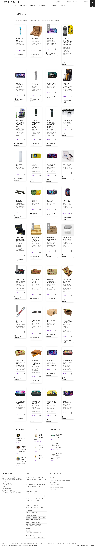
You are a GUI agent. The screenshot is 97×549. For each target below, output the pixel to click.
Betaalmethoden (60, 543)
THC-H (40, 517)
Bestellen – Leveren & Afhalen (56, 487)
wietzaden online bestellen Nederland (35, 537)
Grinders (68, 47)
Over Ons (52, 477)
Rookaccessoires (20, 46)
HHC (32, 500)
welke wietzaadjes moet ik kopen (34, 532)
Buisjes (33, 86)
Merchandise (19, 246)
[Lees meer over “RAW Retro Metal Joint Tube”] (24, 332)
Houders (18, 43)
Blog (13, 543)
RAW (20, 248)
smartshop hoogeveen (31, 517)
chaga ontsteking (30, 493)
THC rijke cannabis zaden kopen (33, 519)
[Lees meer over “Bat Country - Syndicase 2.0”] (55, 49)
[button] (40, 51)
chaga (39, 486)
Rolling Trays (35, 44)
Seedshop (42, 5)
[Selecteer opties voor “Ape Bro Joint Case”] (24, 50)
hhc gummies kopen (39, 500)
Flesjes (37, 86)
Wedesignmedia (33, 545)
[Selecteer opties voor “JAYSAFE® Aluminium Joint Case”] (24, 212)
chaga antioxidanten (31, 489)
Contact (86, 1)
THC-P (44, 517)
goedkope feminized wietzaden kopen (34, 498)
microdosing (35, 505)
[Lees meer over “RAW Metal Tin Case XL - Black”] (24, 293)
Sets (17, 133)
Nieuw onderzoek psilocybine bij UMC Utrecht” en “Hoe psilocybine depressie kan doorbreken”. (36, 509)
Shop (8, 543)
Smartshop (23, 5)
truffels (28, 528)
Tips (67, 289)
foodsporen (41, 496)
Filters (67, 284)
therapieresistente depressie (33, 522)
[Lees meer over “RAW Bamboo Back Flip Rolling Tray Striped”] (40, 252)
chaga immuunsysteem (31, 491)
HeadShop (32, 5)
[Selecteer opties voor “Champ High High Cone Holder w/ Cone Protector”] (71, 96)
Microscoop (66, 51)
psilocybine (34, 512)
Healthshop (12, 5)
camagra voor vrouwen (32, 484)
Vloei (69, 289)
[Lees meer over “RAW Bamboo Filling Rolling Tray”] (55, 251)
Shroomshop (52, 5)
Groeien (65, 48)
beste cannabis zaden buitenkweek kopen (36, 479)
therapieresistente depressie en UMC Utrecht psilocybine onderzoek (34, 525)
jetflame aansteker (31, 503)
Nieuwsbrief (52, 479)
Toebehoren (34, 90)
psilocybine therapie (31, 515)
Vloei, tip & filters (51, 135)
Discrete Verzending (54, 486)
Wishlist (75, 1)
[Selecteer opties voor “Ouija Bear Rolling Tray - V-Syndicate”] (71, 213)
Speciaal (65, 54)
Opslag (22, 44)
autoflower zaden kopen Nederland (34, 477)
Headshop (21, 41)
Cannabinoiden (42, 484)
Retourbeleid (39, 543)
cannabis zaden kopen (31, 486)
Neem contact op (71, 543)
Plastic (68, 53)
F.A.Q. (18, 543)
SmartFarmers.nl (16, 545)
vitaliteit (28, 530)
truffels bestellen (36, 528)
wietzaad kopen (30, 535)
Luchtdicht (18, 44)
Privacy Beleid (50, 543)
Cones (36, 129)
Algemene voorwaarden (27, 543)
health (27, 500)
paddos (28, 512)
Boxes (17, 41)
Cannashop (63, 5)
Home (3, 543)
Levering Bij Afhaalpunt (55, 484)
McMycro (28, 505)
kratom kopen (40, 503)
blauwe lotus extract (31, 482)
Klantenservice (53, 489)
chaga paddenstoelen (31, 496)
